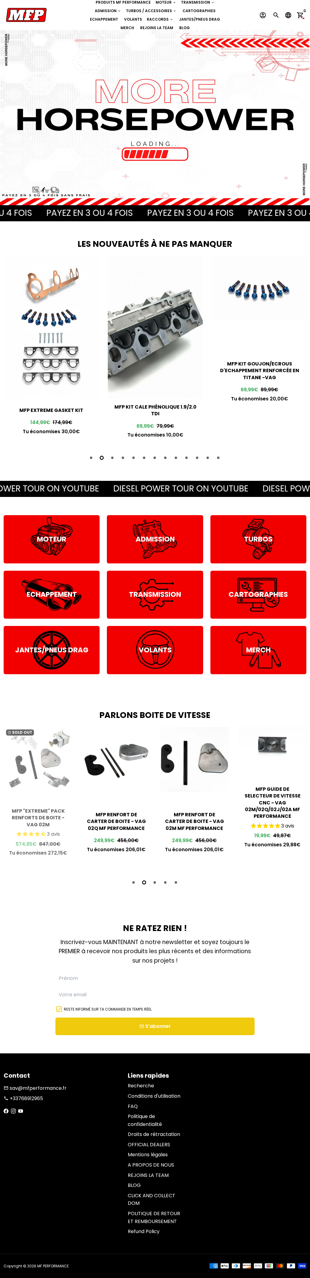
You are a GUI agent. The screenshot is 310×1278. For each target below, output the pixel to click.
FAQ (133, 1106)
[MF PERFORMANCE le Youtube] (20, 1111)
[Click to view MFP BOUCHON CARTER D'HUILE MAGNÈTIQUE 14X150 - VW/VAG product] (259, 296)
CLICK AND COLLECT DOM (151, 1199)
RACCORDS (160, 19)
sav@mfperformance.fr (35, 1088)
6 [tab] (144, 457)
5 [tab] (134, 457)
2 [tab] (102, 457)
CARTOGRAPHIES (199, 10)
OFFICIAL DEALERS (149, 1144)
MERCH (127, 27)
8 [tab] (166, 457)
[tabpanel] (51, 350)
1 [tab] (91, 457)
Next (300, 351)
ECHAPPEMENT (104, 19)
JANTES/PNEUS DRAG (199, 19)
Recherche (141, 1085)
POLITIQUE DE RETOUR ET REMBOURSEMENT (154, 1217)
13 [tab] (219, 457)
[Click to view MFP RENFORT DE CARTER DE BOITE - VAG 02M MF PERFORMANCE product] (116, 761)
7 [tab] (155, 457)
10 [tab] (187, 457)
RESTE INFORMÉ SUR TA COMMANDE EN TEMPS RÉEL (108, 1009)
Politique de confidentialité (145, 1120)
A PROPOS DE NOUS (151, 1164)
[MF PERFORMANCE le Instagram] (13, 1111)
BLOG (184, 27)
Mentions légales (148, 1154)
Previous (9, 351)
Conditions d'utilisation (154, 1096)
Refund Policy (144, 1231)
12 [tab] (208, 457)
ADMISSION (108, 10)
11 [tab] (197, 457)
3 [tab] (113, 457)
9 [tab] (176, 457)
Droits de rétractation (154, 1134)
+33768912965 (23, 1098)
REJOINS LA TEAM (156, 27)
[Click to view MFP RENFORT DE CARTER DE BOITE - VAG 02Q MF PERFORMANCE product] (38, 761)
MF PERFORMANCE (53, 1266)
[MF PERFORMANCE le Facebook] (6, 1111)
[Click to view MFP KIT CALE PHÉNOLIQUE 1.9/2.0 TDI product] (51, 327)
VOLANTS (133, 19)
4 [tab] (123, 457)
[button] (188, 825)
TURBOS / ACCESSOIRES (151, 10)
